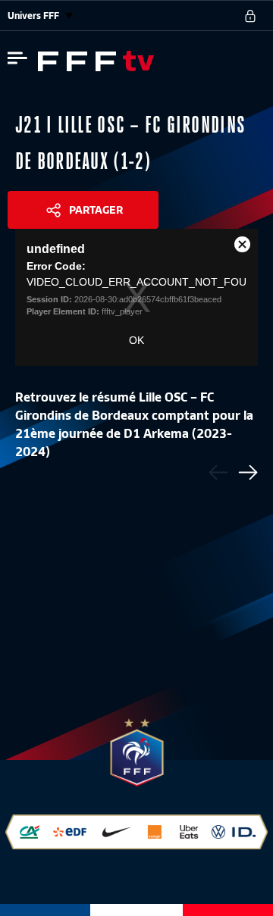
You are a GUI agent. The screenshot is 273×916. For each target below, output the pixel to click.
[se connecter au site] (250, 15)
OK (136, 340)
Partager (96, 210)
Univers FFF (34, 15)
